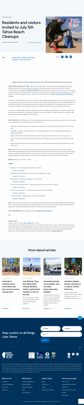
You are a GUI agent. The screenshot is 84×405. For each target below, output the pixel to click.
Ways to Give (65, 381)
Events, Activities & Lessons (69, 390)
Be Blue (64, 392)
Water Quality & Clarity (25, 59)
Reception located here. (18, 193)
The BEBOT (13, 131)
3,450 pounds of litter (32, 90)
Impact (24, 390)
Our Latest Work (26, 392)
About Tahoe (45, 384)
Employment (65, 395)
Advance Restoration (27, 387)
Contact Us (5, 390)
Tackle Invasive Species (28, 381)
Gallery (44, 387)
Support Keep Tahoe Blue (69, 384)
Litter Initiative (31, 57)
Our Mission (5, 381)
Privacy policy (57, 401)
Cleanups (24, 57)
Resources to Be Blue (47, 390)
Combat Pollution (16, 57)
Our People (5, 387)
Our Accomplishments (7, 384)
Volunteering (15, 59)
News (43, 381)
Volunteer (64, 387)
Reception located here (18, 170)
